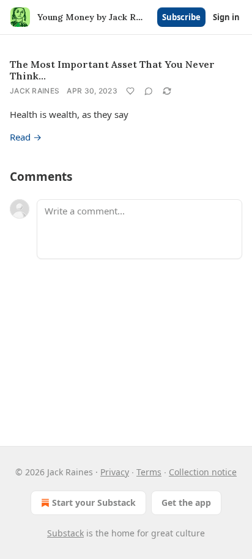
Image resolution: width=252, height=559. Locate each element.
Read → (26, 137)
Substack (65, 533)
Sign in (226, 17)
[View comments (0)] (149, 91)
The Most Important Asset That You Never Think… (112, 70)
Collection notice (203, 472)
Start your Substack (94, 502)
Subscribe (181, 17)
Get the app (186, 502)
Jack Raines (34, 90)
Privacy (114, 472)
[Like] (130, 91)
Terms (148, 472)
